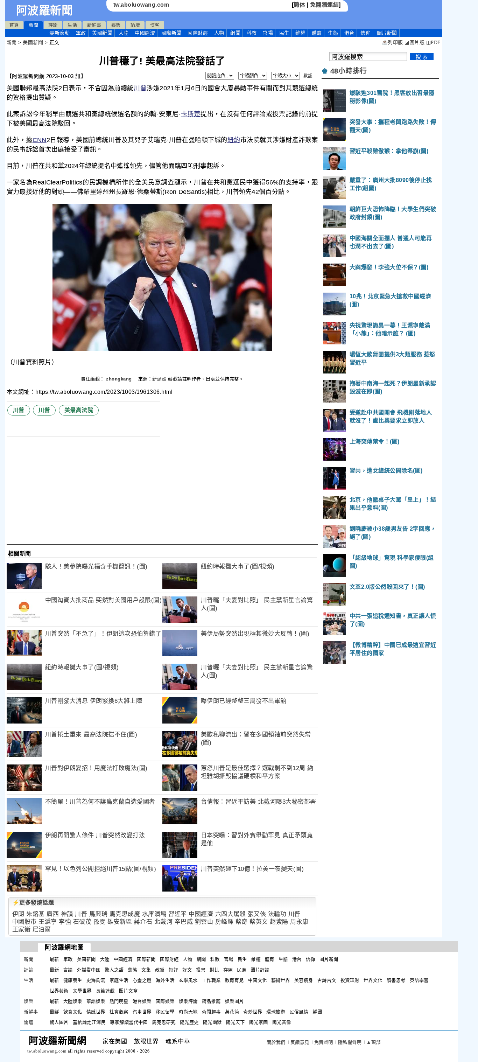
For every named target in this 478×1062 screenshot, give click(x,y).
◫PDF (433, 42)
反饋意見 (299, 1042)
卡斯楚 (191, 114)
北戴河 (163, 921)
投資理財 (349, 980)
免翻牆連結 (324, 5)
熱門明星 (119, 1001)
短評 (173, 969)
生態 (333, 33)
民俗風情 (298, 1011)
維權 (300, 33)
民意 (241, 969)
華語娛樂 (95, 1001)
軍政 (81, 33)
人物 (219, 33)
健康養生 (72, 980)
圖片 (387, 33)
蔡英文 (258, 921)
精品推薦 (211, 1001)
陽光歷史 (189, 1022)
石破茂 (82, 921)
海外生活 (165, 980)
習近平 (177, 914)
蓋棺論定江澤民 (89, 1022)
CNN (40, 140)
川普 (140, 88)
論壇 (135, 25)
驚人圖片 (59, 1022)
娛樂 (116, 25)
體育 (317, 33)
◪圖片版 (414, 42)
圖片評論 (260, 969)
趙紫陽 (279, 921)
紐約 (233, 140)
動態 (132, 969)
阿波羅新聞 (44, 10)
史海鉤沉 (95, 980)
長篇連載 (105, 990)
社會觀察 (119, 1011)
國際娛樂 (165, 1001)
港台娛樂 (142, 1001)
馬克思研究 (164, 1022)
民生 (284, 33)
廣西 (53, 914)
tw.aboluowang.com (141, 5)
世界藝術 (59, 990)
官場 (268, 33)
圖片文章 (128, 990)
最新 (59, 33)
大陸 (124, 33)
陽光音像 (281, 1022)
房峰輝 (224, 921)
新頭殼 (159, 379)
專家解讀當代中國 (129, 1022)
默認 (308, 75)
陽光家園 (258, 1022)
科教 (252, 33)
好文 (187, 969)
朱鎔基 (35, 914)
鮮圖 (317, 1011)
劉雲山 (204, 921)
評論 (53, 25)
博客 (155, 25)
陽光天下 (235, 1022)
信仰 (365, 33)
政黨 (159, 969)
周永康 (299, 921)
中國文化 (257, 980)
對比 (214, 969)
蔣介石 (143, 921)
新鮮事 (94, 25)
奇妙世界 (252, 1011)
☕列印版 (392, 42)
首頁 (14, 25)
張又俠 (257, 914)
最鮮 (54, 1011)
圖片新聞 (328, 959)
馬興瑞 (98, 914)
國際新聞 (171, 33)
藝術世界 (280, 980)
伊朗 (18, 914)
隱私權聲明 (350, 1042)
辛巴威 (184, 921)
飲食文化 (72, 1011)
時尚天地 (188, 1011)
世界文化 (373, 980)
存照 (228, 969)
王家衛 (21, 929)
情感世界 (95, 1011)
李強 (65, 921)
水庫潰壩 (154, 914)
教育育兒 (234, 980)
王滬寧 (47, 921)
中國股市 (24, 921)
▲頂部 (373, 1042)
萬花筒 (232, 1011)
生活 (72, 25)
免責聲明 (323, 1042)
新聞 (33, 25)
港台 (349, 33)
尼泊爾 (42, 929)
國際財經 (198, 33)
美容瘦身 (303, 980)
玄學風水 (188, 980)
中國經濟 (145, 33)
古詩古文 (326, 980)
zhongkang (119, 379)
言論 (68, 969)
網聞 (235, 33)
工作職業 (211, 980)
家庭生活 (119, 980)
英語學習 (419, 980)
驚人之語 (114, 969)
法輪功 (277, 914)
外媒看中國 (89, 969)
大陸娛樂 (72, 1001)
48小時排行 (348, 71)
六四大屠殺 (230, 914)
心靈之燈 (142, 980)
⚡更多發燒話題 (33, 903)
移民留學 (165, 1011)
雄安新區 (119, 921)
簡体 (299, 5)
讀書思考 (396, 980)
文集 (146, 969)
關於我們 (276, 1042)
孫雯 (99, 921)
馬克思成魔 (125, 914)
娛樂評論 (188, 1001)
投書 (200, 969)
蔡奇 (242, 921)
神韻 (67, 914)
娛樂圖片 (234, 1001)
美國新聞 (102, 33)
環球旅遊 (275, 1011)
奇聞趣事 (211, 1011)
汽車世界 (142, 1011)
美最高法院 (78, 410)
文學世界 (82, 990)
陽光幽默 (212, 1022)
